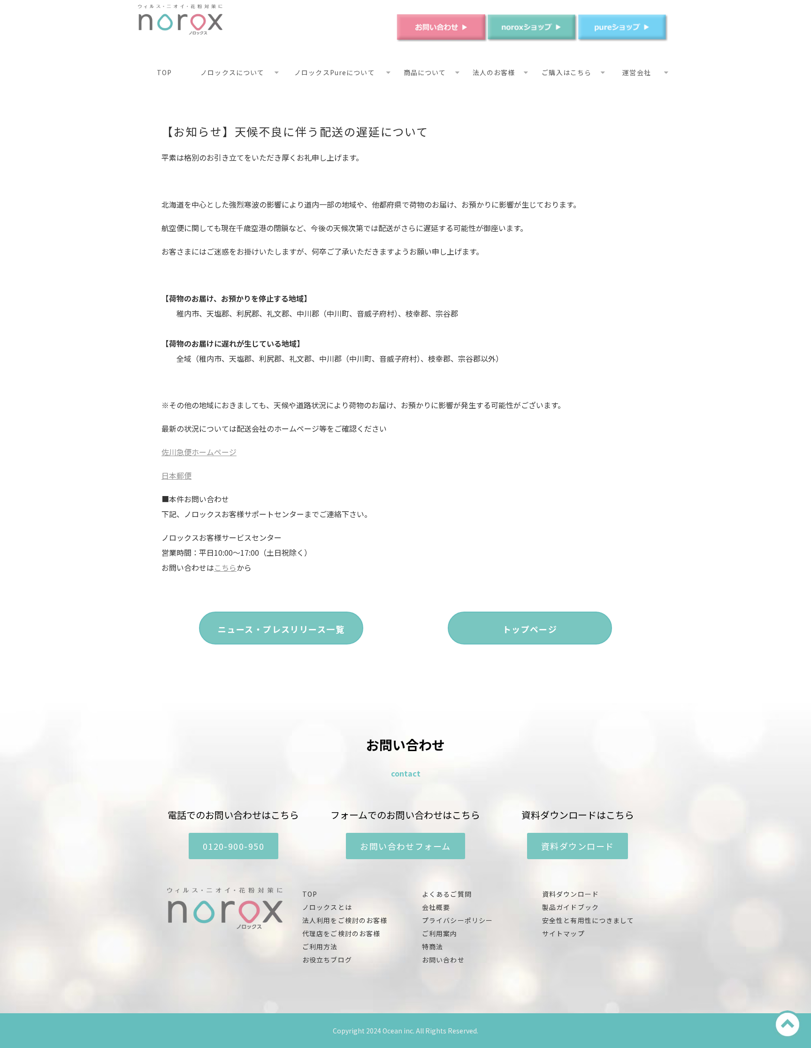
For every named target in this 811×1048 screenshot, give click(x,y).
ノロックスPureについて (334, 72)
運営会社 (636, 72)
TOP (164, 72)
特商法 (432, 946)
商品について (425, 72)
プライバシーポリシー (457, 920)
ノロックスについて (232, 72)
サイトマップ (563, 933)
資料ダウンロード (577, 846)
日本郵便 (176, 475)
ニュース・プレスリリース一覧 (281, 629)
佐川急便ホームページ (199, 452)
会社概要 (436, 907)
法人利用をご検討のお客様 (344, 920)
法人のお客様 (494, 72)
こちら (225, 567)
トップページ (530, 629)
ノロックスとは (327, 907)
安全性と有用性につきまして (588, 920)
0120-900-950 (233, 846)
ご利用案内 (440, 933)
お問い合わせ (443, 959)
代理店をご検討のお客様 (341, 933)
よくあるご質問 (447, 894)
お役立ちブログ (327, 959)
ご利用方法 (320, 946)
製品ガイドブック (570, 907)
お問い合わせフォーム (405, 846)
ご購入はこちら (566, 72)
